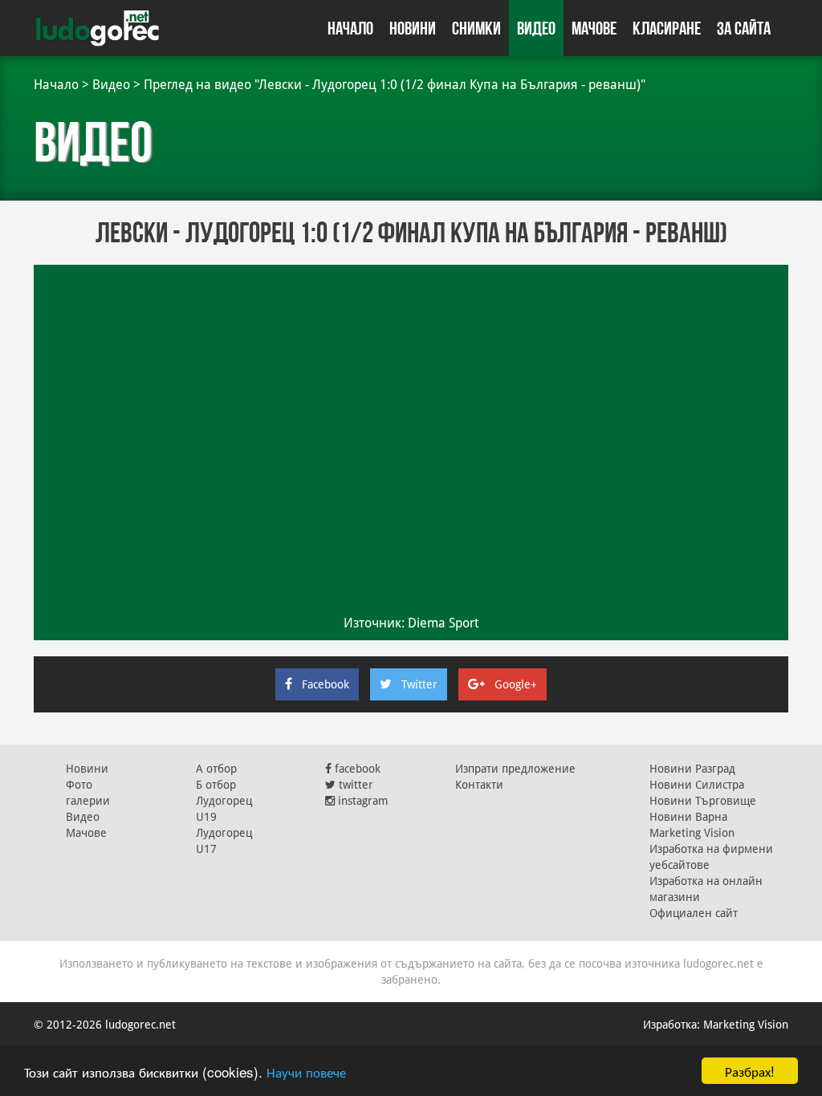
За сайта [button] (744, 28)
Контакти (479, 784)
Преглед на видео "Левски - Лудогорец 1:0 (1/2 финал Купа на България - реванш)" (394, 84)
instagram (362, 800)
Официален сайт (693, 913)
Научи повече (306, 1071)
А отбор (216, 768)
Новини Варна (688, 816)
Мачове (594, 28)
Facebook (325, 684)
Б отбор (216, 784)
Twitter (419, 684)
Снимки (476, 28)
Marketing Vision (692, 832)
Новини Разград (692, 768)
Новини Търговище (702, 800)
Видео (536, 28)
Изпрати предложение (515, 768)
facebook (356, 768)
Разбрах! (750, 1071)
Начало (350, 28)
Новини (412, 28)
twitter (354, 784)
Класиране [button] (667, 28)
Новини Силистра (696, 784)
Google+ (515, 684)
